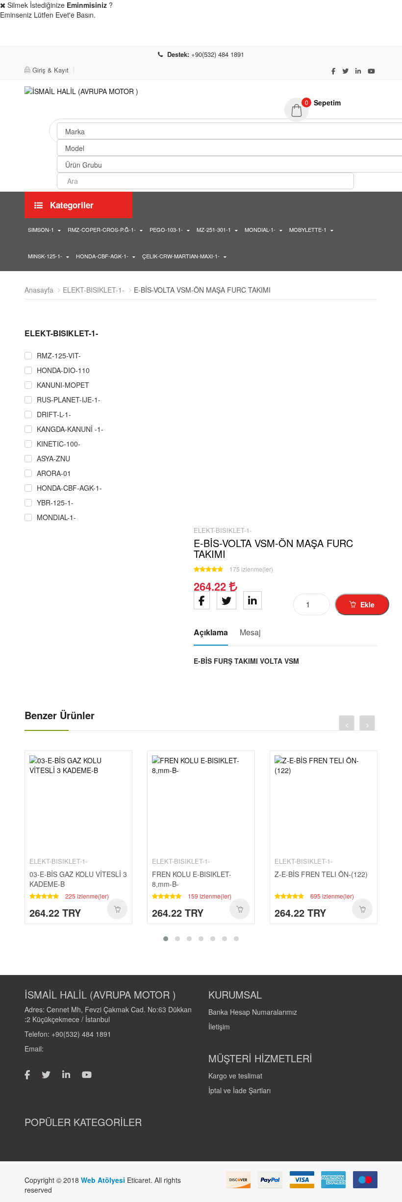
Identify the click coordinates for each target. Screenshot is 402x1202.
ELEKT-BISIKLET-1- (94, 290)
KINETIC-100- (58, 444)
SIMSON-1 (41, 229)
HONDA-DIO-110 (63, 370)
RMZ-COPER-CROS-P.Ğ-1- (102, 229)
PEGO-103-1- (166, 229)
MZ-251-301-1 (214, 229)
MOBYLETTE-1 (308, 229)
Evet (312, 35)
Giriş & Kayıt (50, 70)
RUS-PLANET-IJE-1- (68, 399)
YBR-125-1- (55, 502)
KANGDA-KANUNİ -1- (70, 429)
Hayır (372, 35)
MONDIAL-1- (260, 229)
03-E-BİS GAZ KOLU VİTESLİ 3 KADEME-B (78, 879)
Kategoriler (71, 205)
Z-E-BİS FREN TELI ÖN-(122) (321, 874)
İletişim (219, 1026)
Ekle (366, 604)
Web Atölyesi (104, 1180)
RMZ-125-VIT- (59, 355)
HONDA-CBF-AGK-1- (102, 256)
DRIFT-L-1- (54, 414)
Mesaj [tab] (250, 632)
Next (171, 515)
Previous (32, 515)
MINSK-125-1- (45, 256)
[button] (330, 102)
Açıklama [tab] (211, 632)
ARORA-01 (54, 473)
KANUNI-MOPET (63, 385)
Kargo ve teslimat (235, 1075)
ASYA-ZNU (53, 458)
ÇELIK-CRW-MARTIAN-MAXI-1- (181, 256)
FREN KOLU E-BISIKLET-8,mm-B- (191, 879)
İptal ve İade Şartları (239, 1090)
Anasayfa (39, 290)
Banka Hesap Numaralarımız (252, 1012)
